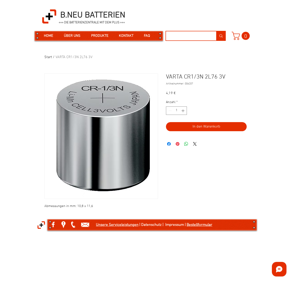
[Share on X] (195, 144)
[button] (242, 36)
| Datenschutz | (151, 225)
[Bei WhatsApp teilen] (186, 144)
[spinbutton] (176, 111)
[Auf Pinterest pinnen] (177, 144)
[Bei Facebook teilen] (169, 144)
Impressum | (176, 225)
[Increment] (183, 111)
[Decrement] (169, 111)
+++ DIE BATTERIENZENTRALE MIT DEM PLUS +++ (92, 23)
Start (48, 57)
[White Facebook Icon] (53, 224)
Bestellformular (199, 225)
